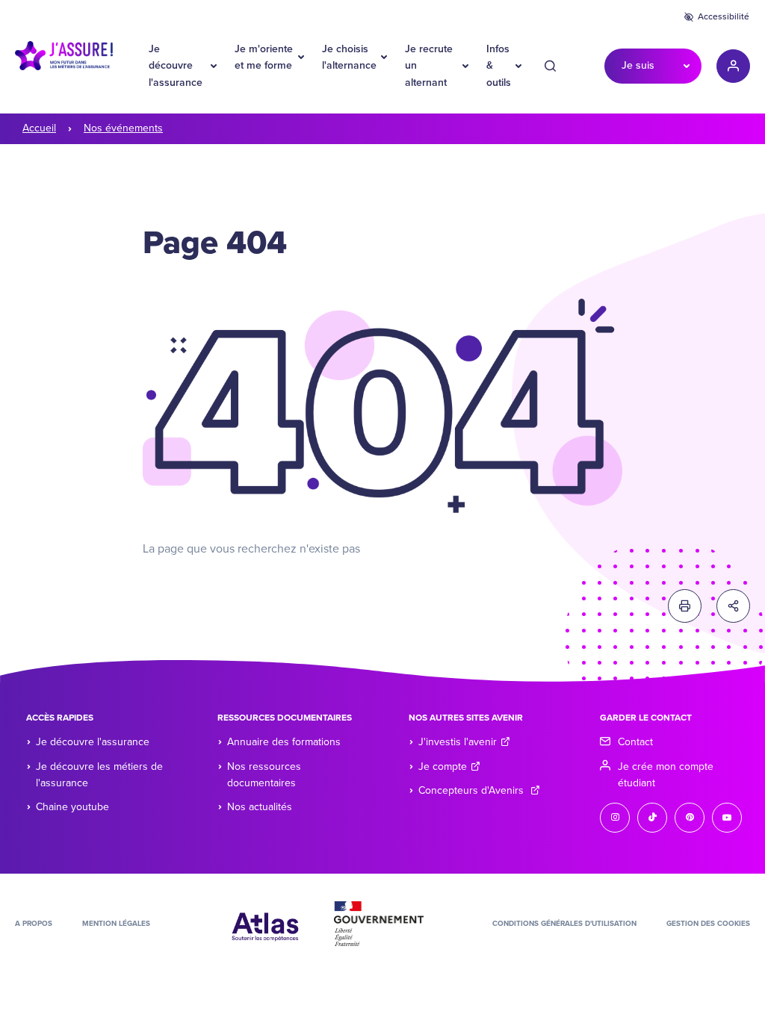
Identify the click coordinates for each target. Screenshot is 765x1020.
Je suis (638, 65)
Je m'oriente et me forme (264, 57)
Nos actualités (259, 806)
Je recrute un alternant (429, 66)
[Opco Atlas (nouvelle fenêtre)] (265, 922)
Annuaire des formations (284, 742)
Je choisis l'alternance (349, 57)
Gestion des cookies (708, 923)
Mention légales (116, 923)
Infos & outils (498, 66)
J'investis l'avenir (457, 742)
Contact (635, 742)
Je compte (442, 766)
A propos (33, 923)
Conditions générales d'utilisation (564, 923)
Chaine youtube (72, 806)
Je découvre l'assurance (175, 66)
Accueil (39, 128)
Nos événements (123, 128)
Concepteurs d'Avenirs (472, 790)
